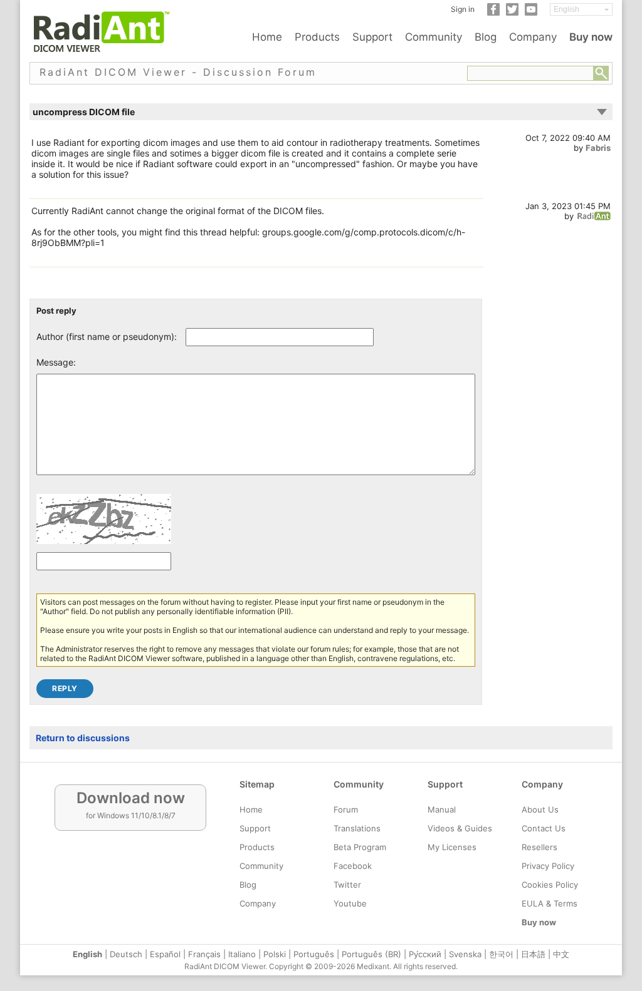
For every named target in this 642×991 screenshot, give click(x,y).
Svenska (465, 954)
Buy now (591, 37)
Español (165, 954)
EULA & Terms (549, 903)
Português (313, 954)
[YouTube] (531, 13)
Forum (346, 809)
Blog (486, 37)
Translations (357, 828)
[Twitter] (512, 13)
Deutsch (126, 954)
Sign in (463, 9)
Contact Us (544, 828)
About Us (540, 809)
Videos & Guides (460, 828)
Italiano (242, 954)
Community (433, 37)
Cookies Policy (550, 885)
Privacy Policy (548, 866)
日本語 (533, 954)
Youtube (350, 903)
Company (533, 37)
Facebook (353, 866)
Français (204, 954)
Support (372, 37)
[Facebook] (493, 13)
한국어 (501, 954)
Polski (274, 954)
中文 (561, 954)
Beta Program (360, 847)
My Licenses (452, 847)
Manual (442, 809)
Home (267, 37)
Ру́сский (425, 954)
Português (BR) (371, 954)
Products (317, 37)
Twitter (347, 885)
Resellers (539, 847)
